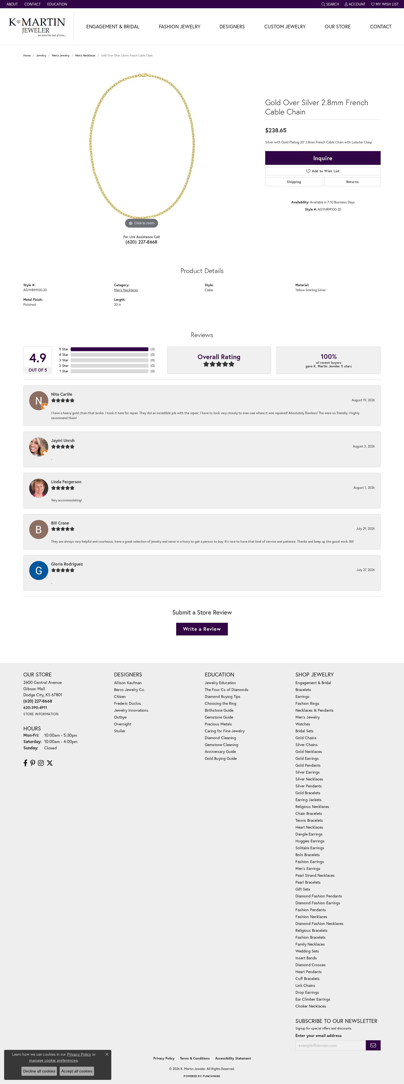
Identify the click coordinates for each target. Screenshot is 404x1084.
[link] (11, 4)
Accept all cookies (76, 1071)
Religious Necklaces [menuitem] (312, 806)
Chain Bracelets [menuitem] (308, 813)
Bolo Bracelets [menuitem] (307, 854)
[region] (141, 147)
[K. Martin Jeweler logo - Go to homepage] (37, 26)
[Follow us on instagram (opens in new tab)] (41, 763)
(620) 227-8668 (141, 242)
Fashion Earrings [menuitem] (309, 861)
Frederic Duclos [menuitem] (127, 703)
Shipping (294, 182)
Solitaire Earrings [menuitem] (309, 847)
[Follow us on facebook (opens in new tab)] (25, 763)
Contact (381, 26)
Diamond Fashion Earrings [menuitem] (317, 902)
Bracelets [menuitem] (303, 689)
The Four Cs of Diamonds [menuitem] (226, 689)
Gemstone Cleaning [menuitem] (221, 744)
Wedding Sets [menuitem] (307, 951)
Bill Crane (60, 523)
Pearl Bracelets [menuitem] (308, 882)
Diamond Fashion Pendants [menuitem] (318, 896)
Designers (232, 26)
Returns (352, 182)
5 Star (63, 349)
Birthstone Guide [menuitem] (219, 710)
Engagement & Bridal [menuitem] (313, 682)
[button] (330, 4)
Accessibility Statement (233, 1058)
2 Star (63, 366)
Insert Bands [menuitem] (306, 957)
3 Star (63, 360)
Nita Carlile (61, 394)
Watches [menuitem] (302, 724)
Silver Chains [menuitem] (306, 744)
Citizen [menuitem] (120, 696)
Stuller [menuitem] (119, 730)
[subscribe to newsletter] (373, 1045)
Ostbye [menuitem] (120, 717)
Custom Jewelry (285, 26)
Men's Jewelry (61, 55)
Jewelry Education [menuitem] (220, 682)
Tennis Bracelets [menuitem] (309, 820)
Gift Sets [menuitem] (302, 889)
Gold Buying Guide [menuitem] (221, 758)
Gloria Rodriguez (67, 564)
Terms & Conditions (195, 1058)
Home (27, 55)
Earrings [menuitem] (302, 696)
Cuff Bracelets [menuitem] (307, 978)
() (153, 349)
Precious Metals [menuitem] (218, 724)
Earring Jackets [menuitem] (308, 799)
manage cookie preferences (53, 1060)
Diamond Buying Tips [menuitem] (222, 696)
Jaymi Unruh (63, 440)
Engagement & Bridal (112, 26)
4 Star (63, 355)
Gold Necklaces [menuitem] (308, 751)
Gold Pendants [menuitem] (308, 765)
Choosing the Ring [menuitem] (220, 703)
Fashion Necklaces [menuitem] (311, 916)
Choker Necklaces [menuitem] (310, 1006)
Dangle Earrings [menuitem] (309, 834)
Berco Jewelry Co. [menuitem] (129, 689)
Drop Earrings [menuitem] (307, 992)
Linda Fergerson (66, 481)
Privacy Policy (164, 1058)
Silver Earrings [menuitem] (307, 772)
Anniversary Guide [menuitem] (220, 751)
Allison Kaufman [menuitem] (128, 682)
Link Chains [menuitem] (305, 985)
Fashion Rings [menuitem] (307, 703)
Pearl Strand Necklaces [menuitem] (315, 875)
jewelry (41, 55)
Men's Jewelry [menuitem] (307, 717)
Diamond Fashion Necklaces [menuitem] (319, 923)
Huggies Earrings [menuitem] (310, 840)
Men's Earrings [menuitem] (307, 868)
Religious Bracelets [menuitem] (311, 930)
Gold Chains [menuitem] (306, 737)
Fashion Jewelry (179, 26)
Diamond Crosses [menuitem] (310, 964)
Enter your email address (318, 1035)
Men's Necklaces (85, 55)
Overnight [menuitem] (122, 724)
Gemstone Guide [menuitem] (219, 717)
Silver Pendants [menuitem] (308, 785)
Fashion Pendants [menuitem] (310, 909)
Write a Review (202, 629)
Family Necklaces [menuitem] (310, 944)
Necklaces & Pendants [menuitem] (314, 710)
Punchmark (211, 1076)
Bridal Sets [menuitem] (304, 730)
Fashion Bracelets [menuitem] (310, 937)
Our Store (338, 26)
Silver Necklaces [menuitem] (309, 779)
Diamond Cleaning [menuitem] (220, 737)
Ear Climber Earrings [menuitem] (312, 999)
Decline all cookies (39, 1071)
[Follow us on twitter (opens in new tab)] (49, 763)
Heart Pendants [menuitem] (308, 971)
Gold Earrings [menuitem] (307, 758)
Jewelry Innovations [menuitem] (131, 710)
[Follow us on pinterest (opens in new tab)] (32, 763)
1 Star (64, 371)
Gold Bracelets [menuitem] (307, 792)
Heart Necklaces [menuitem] (309, 827)
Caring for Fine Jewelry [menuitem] (225, 730)
